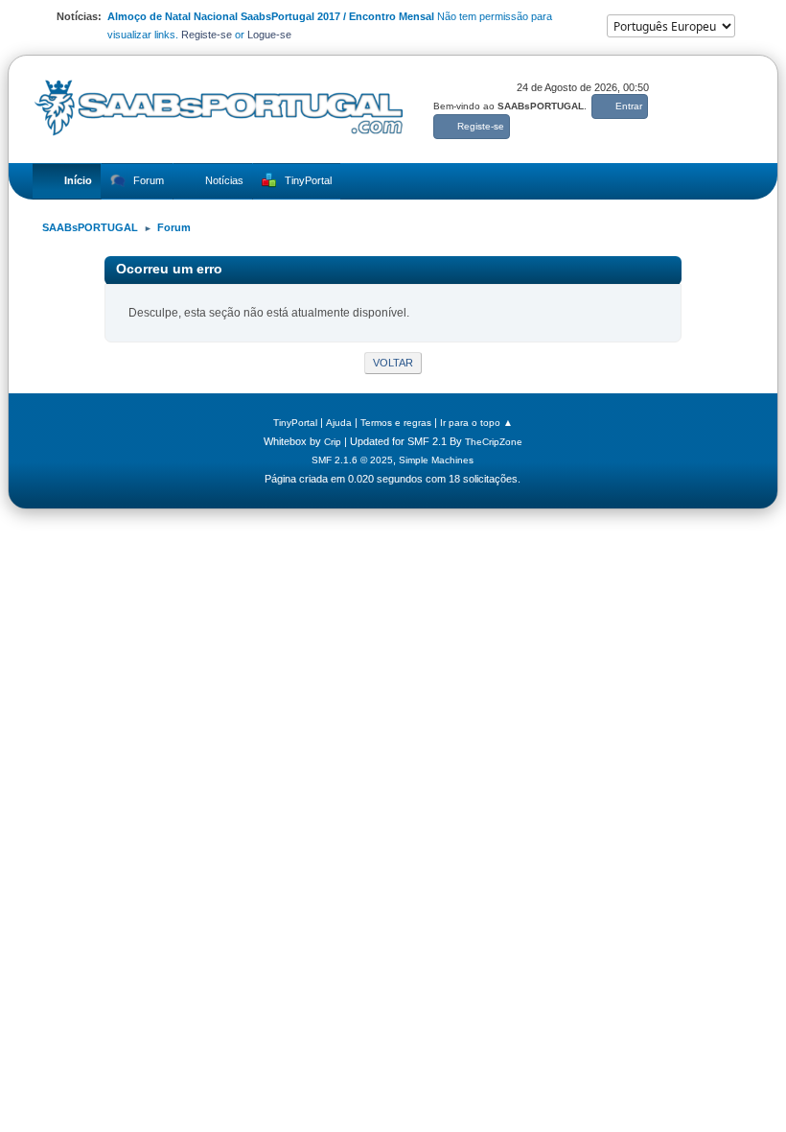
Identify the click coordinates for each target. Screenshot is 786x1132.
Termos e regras (395, 422)
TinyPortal (295, 422)
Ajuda (339, 422)
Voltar (393, 362)
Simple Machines (436, 460)
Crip (332, 441)
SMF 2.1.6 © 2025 (352, 460)
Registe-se (206, 34)
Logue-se (269, 34)
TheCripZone (493, 441)
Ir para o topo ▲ (476, 422)
